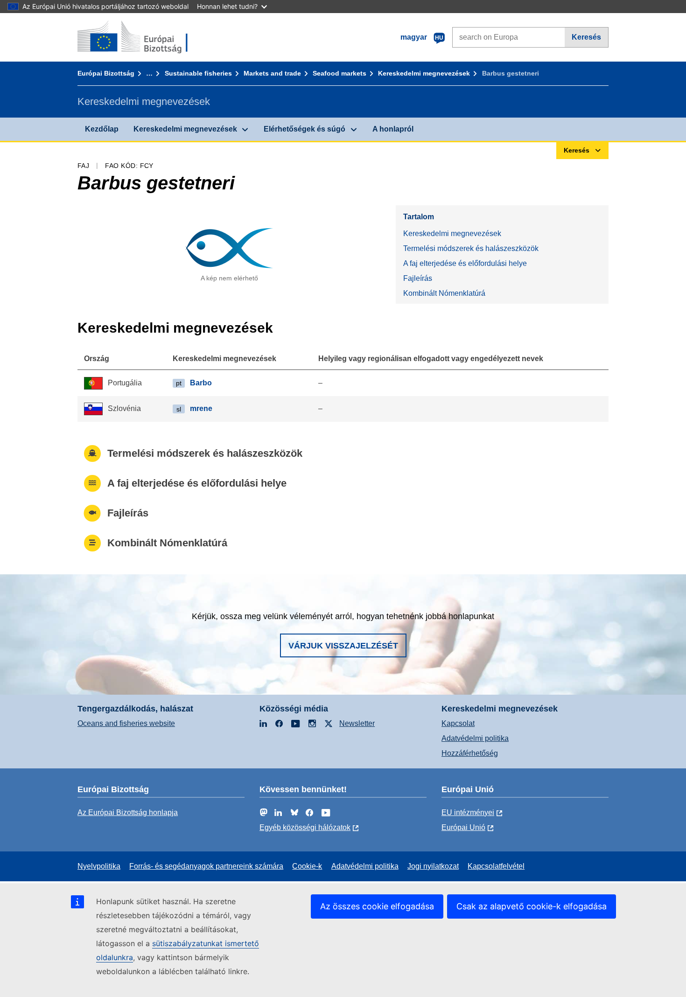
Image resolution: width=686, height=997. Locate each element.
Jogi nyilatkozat (433, 866)
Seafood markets (339, 73)
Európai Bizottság (105, 73)
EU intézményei (467, 812)
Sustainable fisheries (198, 73)
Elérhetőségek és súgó (304, 129)
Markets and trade (272, 73)
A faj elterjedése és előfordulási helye (465, 263)
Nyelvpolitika (98, 866)
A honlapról (392, 129)
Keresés (586, 37)
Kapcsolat (458, 723)
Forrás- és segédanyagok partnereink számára (206, 866)
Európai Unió (463, 827)
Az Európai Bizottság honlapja (127, 812)
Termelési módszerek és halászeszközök (471, 248)
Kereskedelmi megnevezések (424, 73)
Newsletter (357, 723)
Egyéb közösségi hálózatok (304, 827)
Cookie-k (307, 866)
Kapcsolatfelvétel (496, 866)
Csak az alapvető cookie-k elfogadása (531, 906)
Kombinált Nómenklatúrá (444, 293)
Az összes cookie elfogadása (377, 906)
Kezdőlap (102, 129)
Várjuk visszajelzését (343, 645)
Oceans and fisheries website (126, 723)
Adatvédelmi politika (475, 738)
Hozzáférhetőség (469, 753)
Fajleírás (417, 278)
